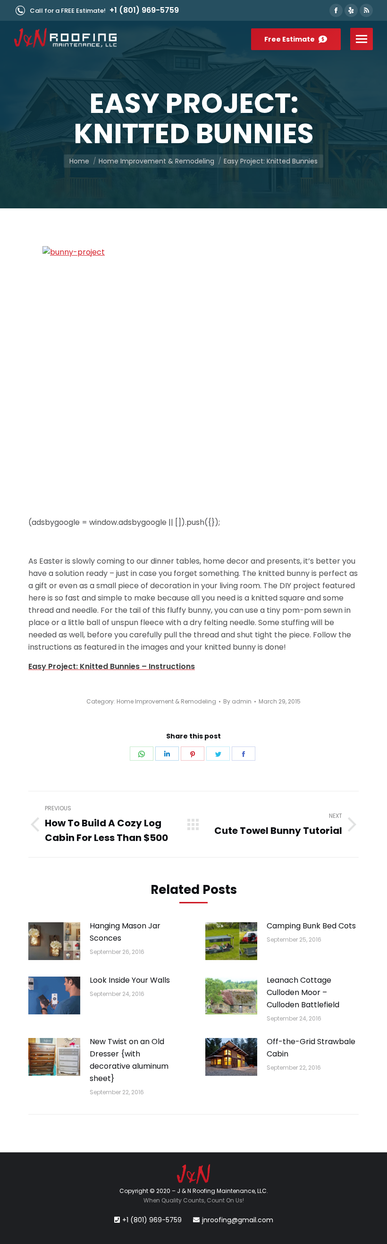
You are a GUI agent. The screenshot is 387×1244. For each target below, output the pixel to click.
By (237, 701)
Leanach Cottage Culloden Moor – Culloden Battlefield (303, 992)
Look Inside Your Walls (130, 980)
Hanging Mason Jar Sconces (125, 932)
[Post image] (54, 941)
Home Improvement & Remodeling (166, 701)
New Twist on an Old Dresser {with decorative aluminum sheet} (129, 1060)
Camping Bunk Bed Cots (311, 925)
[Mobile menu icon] (361, 39)
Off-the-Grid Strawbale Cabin (311, 1047)
